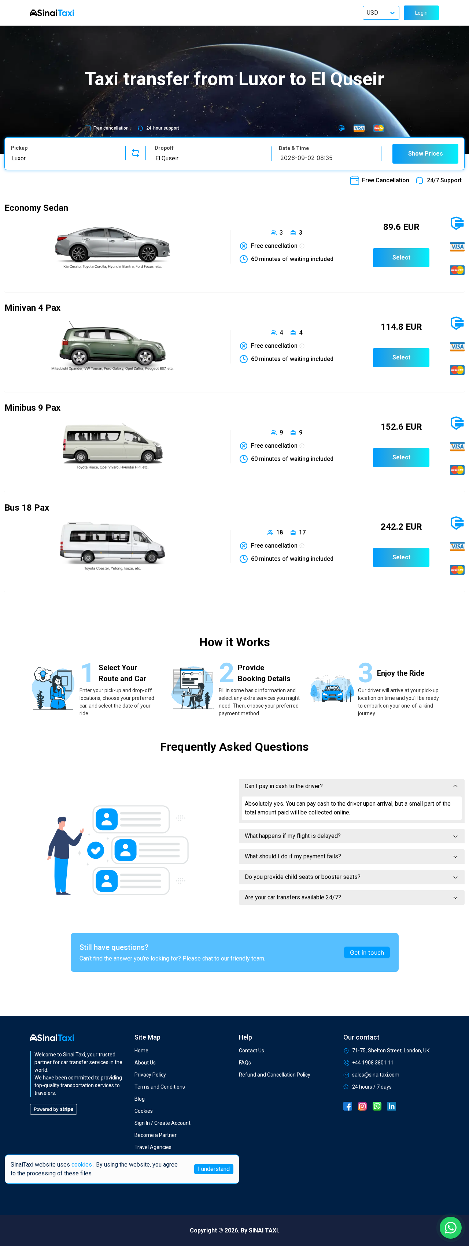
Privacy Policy (150, 1075)
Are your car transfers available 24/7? (293, 897)
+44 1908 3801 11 (373, 1063)
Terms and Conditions (159, 1087)
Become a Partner (155, 1135)
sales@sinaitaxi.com (375, 1075)
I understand (214, 1168)
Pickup (19, 148)
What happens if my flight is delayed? (293, 835)
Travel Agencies (152, 1147)
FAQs (245, 1063)
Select (401, 257)
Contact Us (251, 1050)
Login (421, 13)
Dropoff (164, 148)
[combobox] (64, 158)
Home (141, 1050)
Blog (139, 1099)
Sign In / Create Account (162, 1123)
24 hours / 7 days (372, 1087)
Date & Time (294, 148)
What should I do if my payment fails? (293, 856)
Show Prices (425, 153)
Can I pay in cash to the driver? (284, 786)
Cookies (143, 1111)
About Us (145, 1063)
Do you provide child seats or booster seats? (303, 876)
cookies (81, 1164)
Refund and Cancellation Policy (274, 1075)
